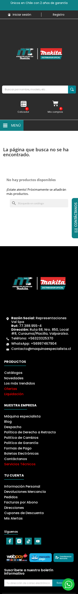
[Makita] (39, 53)
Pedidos (11, 497)
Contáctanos (15, 459)
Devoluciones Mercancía (25, 491)
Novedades (14, 378)
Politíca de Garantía (21, 442)
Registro (58, 15)
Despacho (12, 427)
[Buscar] (72, 89)
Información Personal (22, 486)
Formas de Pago (18, 448)
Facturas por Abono (21, 502)
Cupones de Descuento (24, 513)
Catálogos (13, 372)
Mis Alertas (13, 518)
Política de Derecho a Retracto (30, 432)
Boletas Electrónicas (21, 453)
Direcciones (14, 507)
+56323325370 (40, 338)
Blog (8, 421)
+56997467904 (44, 343)
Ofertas (10, 388)
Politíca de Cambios (21, 437)
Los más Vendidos (19, 383)
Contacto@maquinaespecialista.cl (41, 348)
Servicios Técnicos (20, 464)
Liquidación (14, 394)
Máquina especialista (22, 416)
